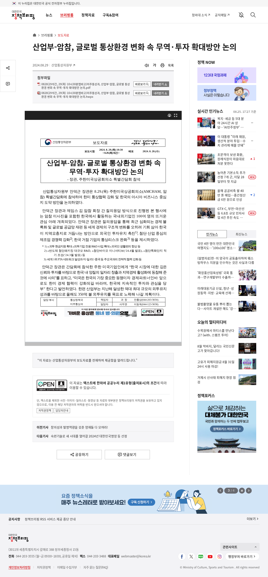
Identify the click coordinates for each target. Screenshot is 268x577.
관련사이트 (230, 546)
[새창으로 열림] (162, 65)
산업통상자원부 (61, 65)
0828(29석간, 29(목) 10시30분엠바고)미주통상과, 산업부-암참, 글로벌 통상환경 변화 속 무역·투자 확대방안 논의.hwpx (85, 94)
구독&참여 (111, 15)
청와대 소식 (199, 15)
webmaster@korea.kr (136, 556)
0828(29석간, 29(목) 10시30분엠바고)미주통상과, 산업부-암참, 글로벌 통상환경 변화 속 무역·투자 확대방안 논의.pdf (85, 86)
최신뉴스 (241, 234)
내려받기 (159, 84)
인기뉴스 (212, 234)
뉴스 (49, 15)
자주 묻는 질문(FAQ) (95, 567)
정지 (242, 491)
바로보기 (140, 84)
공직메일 (220, 15)
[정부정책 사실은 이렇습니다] (226, 93)
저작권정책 (44, 410)
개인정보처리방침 (19, 567)
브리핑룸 (67, 15)
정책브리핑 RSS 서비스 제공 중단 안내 (50, 519)
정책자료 (88, 15)
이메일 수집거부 (67, 567)
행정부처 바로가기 (240, 556)
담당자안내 (62, 410)
